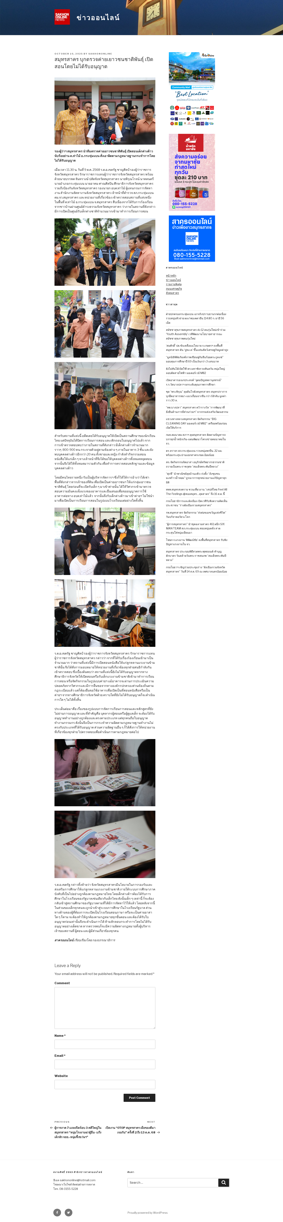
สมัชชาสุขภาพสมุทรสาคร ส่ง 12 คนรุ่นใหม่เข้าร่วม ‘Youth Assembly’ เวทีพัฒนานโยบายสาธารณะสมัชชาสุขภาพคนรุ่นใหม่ (195, 334)
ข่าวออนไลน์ (98, 17)
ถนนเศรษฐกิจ (174, 288)
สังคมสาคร (172, 292)
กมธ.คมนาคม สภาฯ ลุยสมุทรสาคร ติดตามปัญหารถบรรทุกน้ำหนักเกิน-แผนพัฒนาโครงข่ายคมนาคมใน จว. (196, 439)
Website (61, 1076)
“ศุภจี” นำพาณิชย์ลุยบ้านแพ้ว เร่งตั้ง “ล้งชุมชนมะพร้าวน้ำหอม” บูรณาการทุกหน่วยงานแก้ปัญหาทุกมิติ (196, 478)
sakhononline (100, 53)
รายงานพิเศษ (174, 284)
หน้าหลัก (171, 275)
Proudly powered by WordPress (147, 1212)
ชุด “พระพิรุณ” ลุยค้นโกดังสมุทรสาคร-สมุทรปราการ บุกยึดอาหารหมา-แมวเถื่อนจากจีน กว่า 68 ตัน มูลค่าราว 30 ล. (196, 396)
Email (59, 1056)
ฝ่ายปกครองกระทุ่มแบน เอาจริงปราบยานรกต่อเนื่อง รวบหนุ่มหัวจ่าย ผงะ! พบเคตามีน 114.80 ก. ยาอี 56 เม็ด (196, 318)
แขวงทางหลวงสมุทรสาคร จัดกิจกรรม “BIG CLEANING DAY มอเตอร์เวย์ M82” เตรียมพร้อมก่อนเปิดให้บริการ (196, 423)
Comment (62, 983)
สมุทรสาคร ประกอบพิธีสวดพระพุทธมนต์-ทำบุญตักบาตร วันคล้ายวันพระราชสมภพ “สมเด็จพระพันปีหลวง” (196, 556)
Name (60, 1036)
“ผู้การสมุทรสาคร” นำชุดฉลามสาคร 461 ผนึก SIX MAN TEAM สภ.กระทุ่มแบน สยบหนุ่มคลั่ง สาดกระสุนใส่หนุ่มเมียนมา (195, 528)
